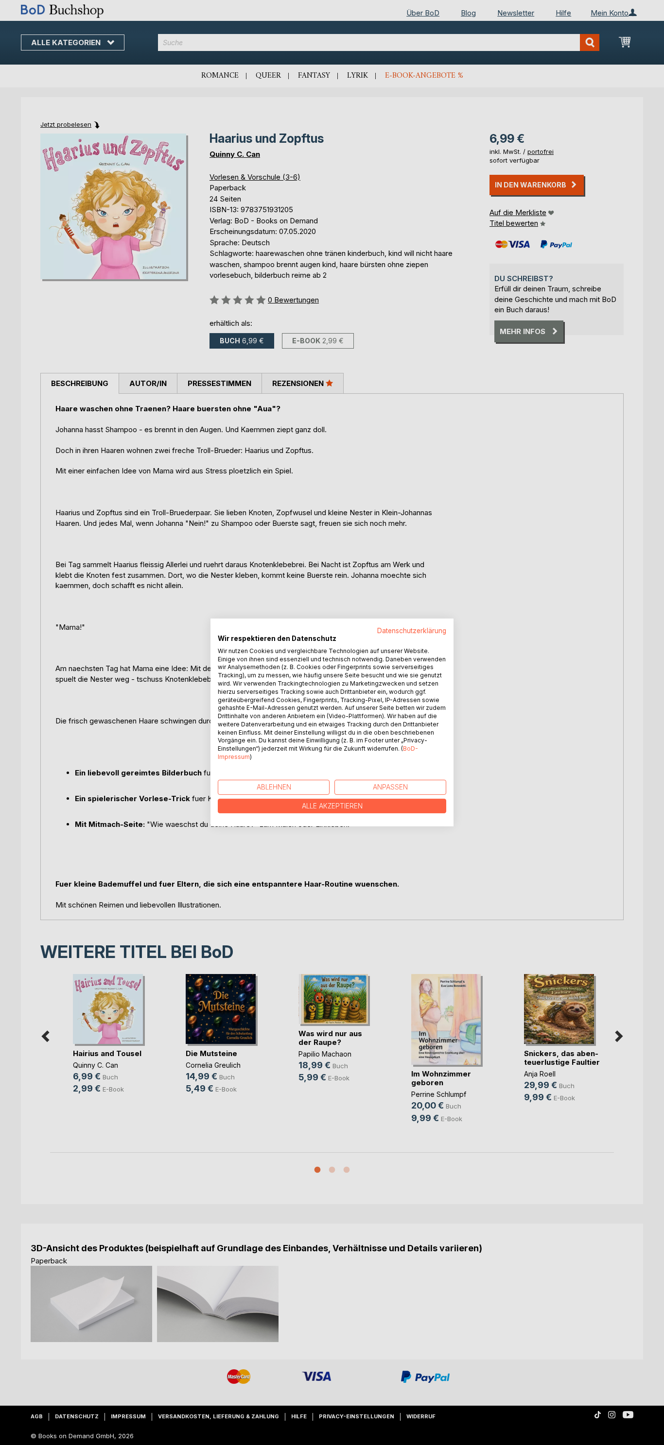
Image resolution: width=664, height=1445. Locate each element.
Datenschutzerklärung (411, 631)
